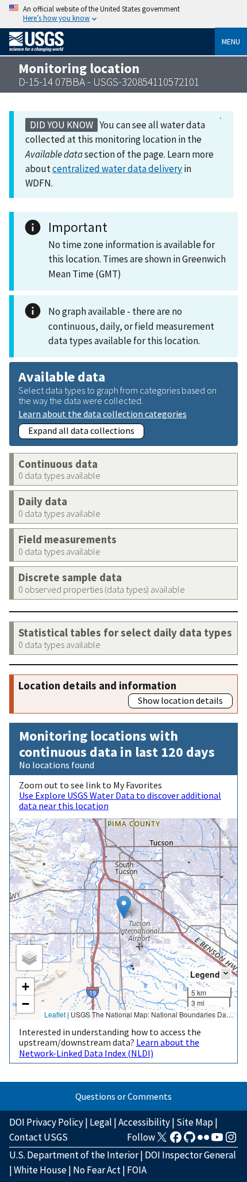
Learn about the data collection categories (102, 413)
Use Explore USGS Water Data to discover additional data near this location (120, 800)
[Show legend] (225, 974)
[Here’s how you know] (123, 14)
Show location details (180, 700)
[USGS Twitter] (162, 1140)
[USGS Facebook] (176, 1140)
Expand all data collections (81, 430)
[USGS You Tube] (217, 1140)
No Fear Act (97, 1170)
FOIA (136, 1170)
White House (40, 1170)
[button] (124, 907)
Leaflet (54, 1014)
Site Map (194, 1122)
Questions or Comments (123, 1096)
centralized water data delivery (117, 168)
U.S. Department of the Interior (73, 1155)
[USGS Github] (189, 1140)
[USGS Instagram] (231, 1140)
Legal (101, 1122)
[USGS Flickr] (203, 1140)
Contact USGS (38, 1137)
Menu (231, 41)
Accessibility (144, 1122)
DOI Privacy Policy (46, 1122)
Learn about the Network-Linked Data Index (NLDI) (109, 1047)
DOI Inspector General (190, 1155)
